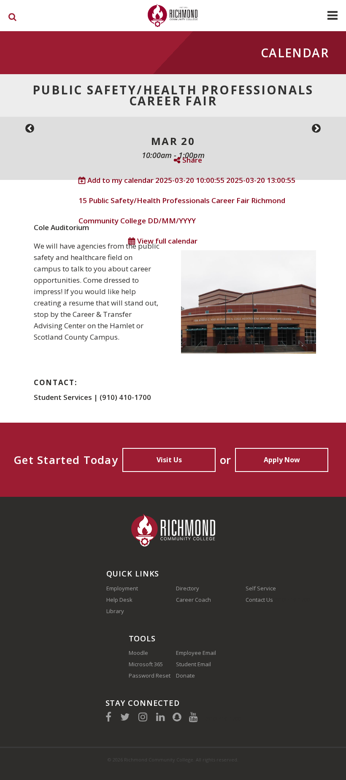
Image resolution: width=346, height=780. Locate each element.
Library (115, 611)
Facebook (108, 717)
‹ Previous (29, 128)
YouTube (193, 717)
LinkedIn (160, 717)
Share (192, 160)
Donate (185, 675)
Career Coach (193, 599)
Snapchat (177, 717)
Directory (187, 588)
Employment (122, 588)
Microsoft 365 (146, 664)
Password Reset (149, 675)
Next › (316, 128)
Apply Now (282, 459)
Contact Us (259, 599)
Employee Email (196, 653)
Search (12, 18)
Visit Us (169, 459)
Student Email (193, 664)
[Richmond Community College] (173, 15)
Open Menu (332, 15)
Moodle (138, 653)
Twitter (125, 717)
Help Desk (119, 599)
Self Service (261, 588)
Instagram (142, 717)
